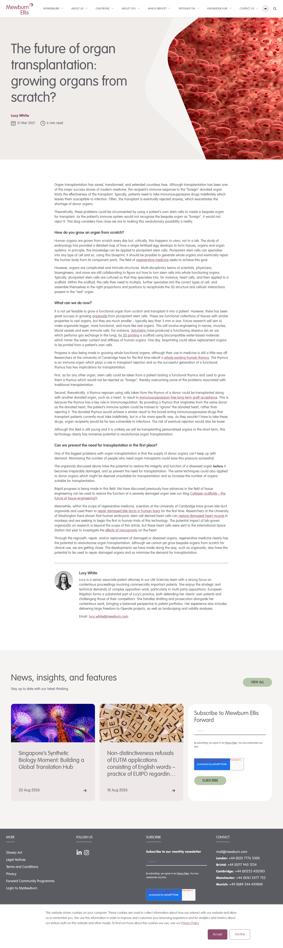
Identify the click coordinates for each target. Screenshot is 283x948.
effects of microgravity (121, 530)
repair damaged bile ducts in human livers (129, 511)
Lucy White (20, 116)
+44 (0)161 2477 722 (251, 878)
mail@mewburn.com (231, 852)
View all (257, 682)
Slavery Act (14, 852)
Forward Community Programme (30, 881)
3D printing (130, 335)
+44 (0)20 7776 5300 (244, 858)
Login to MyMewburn (21, 888)
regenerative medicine (152, 260)
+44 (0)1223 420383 (250, 871)
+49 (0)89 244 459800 (246, 884)
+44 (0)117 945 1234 (242, 865)
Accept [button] (217, 934)
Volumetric (139, 330)
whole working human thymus (186, 358)
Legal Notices (16, 860)
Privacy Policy (190, 923)
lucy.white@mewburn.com (108, 616)
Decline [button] (240, 934)
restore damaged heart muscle (201, 516)
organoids (100, 316)
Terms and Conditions (22, 867)
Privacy (11, 874)
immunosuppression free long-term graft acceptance (178, 397)
